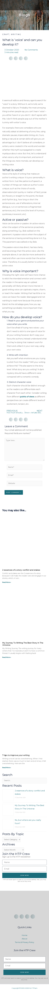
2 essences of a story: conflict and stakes (21, 570)
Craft (5, 34)
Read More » (6, 582)
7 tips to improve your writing (16, 755)
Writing (16, 34)
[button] (45, 4)
